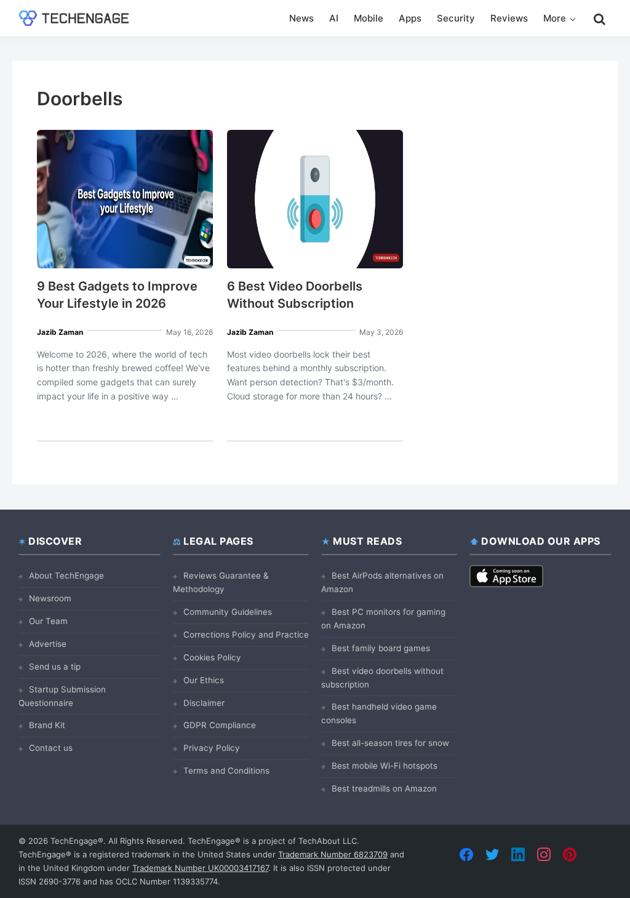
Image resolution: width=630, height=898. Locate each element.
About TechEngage (66, 575)
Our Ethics (203, 680)
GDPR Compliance (219, 725)
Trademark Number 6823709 (333, 854)
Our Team (48, 621)
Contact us (51, 748)
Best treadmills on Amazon (384, 788)
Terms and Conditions (226, 771)
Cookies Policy (212, 657)
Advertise (47, 644)
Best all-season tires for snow (390, 743)
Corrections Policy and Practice (246, 634)
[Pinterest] (569, 854)
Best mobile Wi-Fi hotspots (384, 766)
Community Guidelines (227, 612)
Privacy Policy (211, 748)
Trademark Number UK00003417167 (200, 868)
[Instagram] (544, 854)
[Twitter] (492, 854)
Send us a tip (55, 666)
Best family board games (381, 648)
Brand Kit (47, 725)
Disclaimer (204, 703)
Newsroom (50, 598)
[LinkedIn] (518, 854)
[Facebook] (466, 854)
